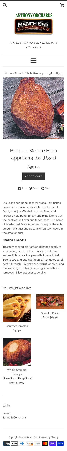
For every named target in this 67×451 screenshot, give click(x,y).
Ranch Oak (32, 437)
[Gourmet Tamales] (17, 308)
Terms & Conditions (14, 417)
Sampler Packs (50, 313)
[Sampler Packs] (50, 301)
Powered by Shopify (48, 437)
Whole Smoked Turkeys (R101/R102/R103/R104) (17, 374)
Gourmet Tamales (17, 326)
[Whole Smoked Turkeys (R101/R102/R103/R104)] (17, 352)
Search (7, 413)
